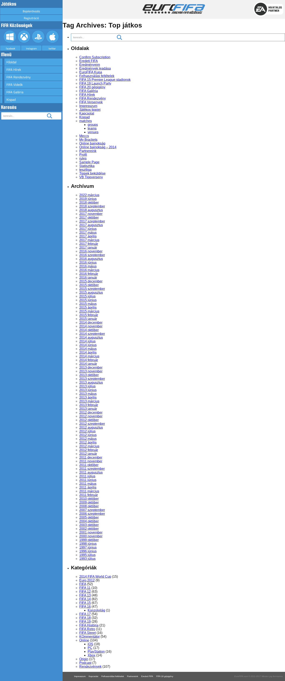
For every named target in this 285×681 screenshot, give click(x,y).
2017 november (90, 214)
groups (93, 124)
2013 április (88, 397)
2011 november (90, 461)
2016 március (89, 270)
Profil (83, 154)
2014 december (90, 322)
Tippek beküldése (92, 173)
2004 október (89, 521)
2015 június (88, 300)
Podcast (85, 663)
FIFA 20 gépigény (92, 87)
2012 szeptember (92, 423)
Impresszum (88, 106)
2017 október (89, 217)
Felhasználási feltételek (96, 76)
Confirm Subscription (94, 57)
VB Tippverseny (91, 177)
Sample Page (89, 162)
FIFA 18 (85, 618)
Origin (83, 659)
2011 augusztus (91, 472)
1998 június (88, 543)
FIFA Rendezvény (18, 77)
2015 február (88, 315)
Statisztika (87, 166)
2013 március (89, 401)
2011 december (90, 457)
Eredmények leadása (95, 68)
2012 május (88, 438)
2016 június (88, 262)
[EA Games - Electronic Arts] (268, 15)
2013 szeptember (92, 378)
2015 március (89, 311)
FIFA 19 (85, 621)
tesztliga (85, 169)
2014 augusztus (91, 337)
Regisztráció (31, 18)
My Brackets (88, 139)
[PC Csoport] (10, 42)
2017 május (88, 232)
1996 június (88, 551)
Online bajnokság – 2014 (97, 147)
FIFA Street (87, 633)
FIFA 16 (85, 606)
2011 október (88, 465)
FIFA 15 (85, 603)
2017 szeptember (92, 221)
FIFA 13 (85, 595)
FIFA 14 (85, 599)
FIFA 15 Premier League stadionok (105, 79)
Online (84, 640)
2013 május (88, 393)
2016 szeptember (92, 255)
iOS (90, 644)
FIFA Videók (14, 84)
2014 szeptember (92, 334)
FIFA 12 (85, 591)
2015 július (87, 296)
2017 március (89, 240)
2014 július (87, 341)
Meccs (84, 136)
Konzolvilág (96, 610)
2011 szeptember (92, 468)
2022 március (89, 195)
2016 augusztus (91, 259)
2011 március (89, 491)
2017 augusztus (91, 225)
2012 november (90, 416)
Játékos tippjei (90, 109)
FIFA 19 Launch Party (95, 83)
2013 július (87, 386)
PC (90, 648)
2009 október (89, 502)
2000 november (90, 536)
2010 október (89, 498)
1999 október (89, 540)
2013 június (88, 390)
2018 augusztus (91, 210)
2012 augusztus (91, 427)
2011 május (87, 483)
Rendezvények (90, 666)
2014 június (88, 345)
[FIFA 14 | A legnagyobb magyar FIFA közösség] (173, 12)
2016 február (88, 274)
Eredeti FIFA (88, 61)
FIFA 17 (85, 614)
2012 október (89, 420)
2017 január (88, 247)
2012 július (87, 431)
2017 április (88, 236)
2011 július (87, 476)
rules (83, 158)
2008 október (89, 506)
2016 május (88, 266)
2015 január (88, 319)
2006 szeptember (92, 513)
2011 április (87, 487)
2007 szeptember (92, 510)
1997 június (88, 547)
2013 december (90, 367)
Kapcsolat (86, 113)
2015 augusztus (91, 292)
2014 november (90, 326)
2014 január (88, 363)
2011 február (88, 495)
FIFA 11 (85, 588)
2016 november (90, 251)
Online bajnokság (92, 143)
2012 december (90, 412)
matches (85, 121)
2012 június (88, 435)
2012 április (88, 442)
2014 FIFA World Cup (95, 576)
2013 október (89, 375)
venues (93, 132)
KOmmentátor (89, 636)
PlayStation (96, 651)
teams (92, 128)
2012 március (89, 446)
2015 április (88, 307)
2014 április (88, 352)
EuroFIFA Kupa (90, 72)
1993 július (87, 558)
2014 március (89, 356)
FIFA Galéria (14, 92)
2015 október (89, 285)
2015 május (88, 304)
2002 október (89, 528)
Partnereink (87, 151)
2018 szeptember (92, 206)
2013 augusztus (91, 382)
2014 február (88, 360)
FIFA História (88, 625)
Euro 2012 (87, 580)
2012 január (88, 453)
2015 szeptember (92, 289)
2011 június (87, 480)
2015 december (90, 281)
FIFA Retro (87, 629)
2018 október (89, 202)
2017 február (88, 244)
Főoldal (11, 62)
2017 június (88, 229)
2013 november (90, 371)
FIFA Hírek (13, 69)
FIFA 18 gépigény (164, 676)
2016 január (88, 277)
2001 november (90, 532)
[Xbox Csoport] (24, 42)
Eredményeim (89, 64)
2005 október (89, 517)
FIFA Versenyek (91, 102)
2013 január (88, 408)
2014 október (89, 330)
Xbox (91, 655)
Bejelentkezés (31, 11)
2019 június (88, 199)
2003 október (89, 525)
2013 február (88, 405)
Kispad (11, 99)
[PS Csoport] (38, 42)
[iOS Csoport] (52, 42)
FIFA (82, 584)
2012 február (88, 450)
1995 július (87, 555)
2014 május (88, 348)
